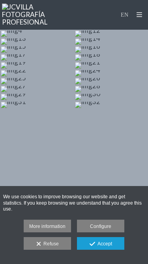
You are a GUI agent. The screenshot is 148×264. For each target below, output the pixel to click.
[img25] (37, 81)
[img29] (37, 97)
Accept (103, 244)
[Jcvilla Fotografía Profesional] (38, 15)
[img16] (111, 49)
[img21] (111, 65)
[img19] (37, 65)
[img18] (111, 57)
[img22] (37, 73)
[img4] (37, 33)
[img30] (111, 97)
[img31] (37, 105)
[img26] (111, 81)
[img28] (111, 89)
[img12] (111, 33)
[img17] (37, 57)
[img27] (37, 89)
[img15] (37, 49)
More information (47, 226)
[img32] (111, 105)
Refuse (50, 244)
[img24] (111, 73)
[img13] (37, 41)
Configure (100, 226)
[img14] (111, 41)
